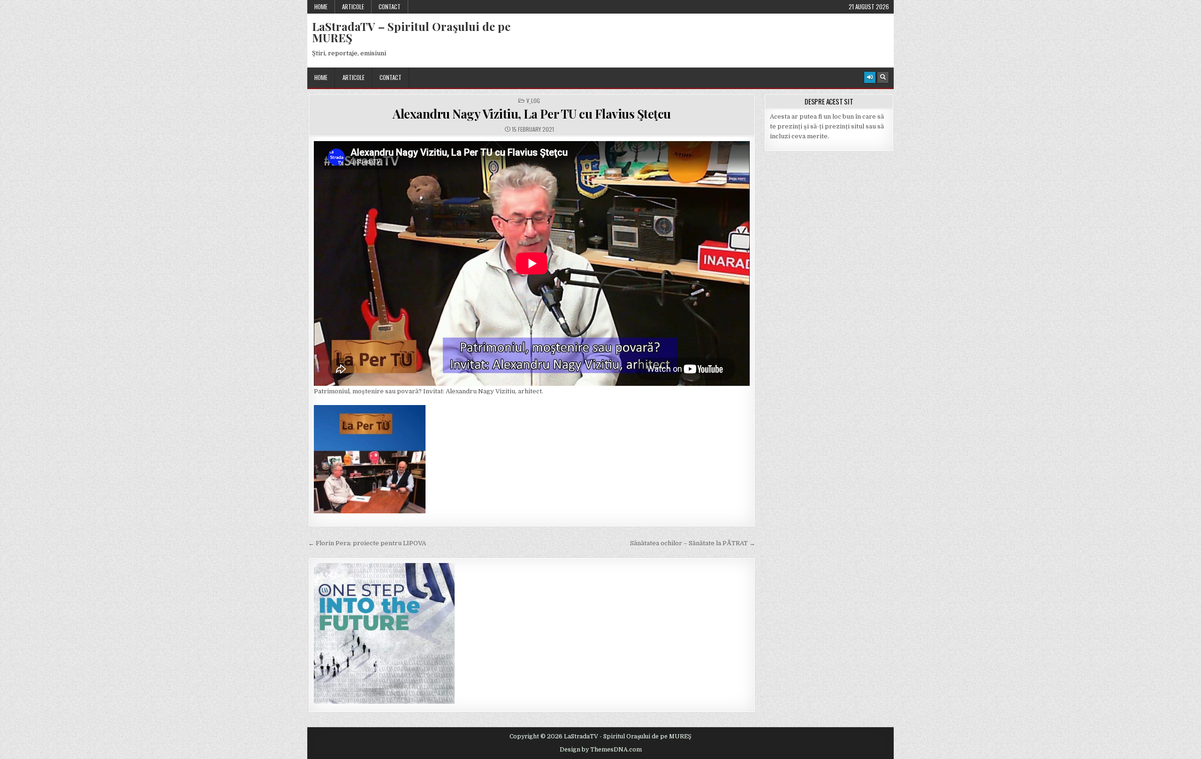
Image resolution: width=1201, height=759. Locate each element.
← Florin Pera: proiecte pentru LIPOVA (367, 543)
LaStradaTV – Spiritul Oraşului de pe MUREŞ (411, 32)
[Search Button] (883, 77)
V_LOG (533, 101)
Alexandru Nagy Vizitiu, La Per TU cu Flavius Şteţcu (532, 113)
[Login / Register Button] (869, 77)
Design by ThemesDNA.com (601, 749)
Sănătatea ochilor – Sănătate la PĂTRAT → (692, 543)
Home (320, 6)
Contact (390, 6)
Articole (353, 6)
